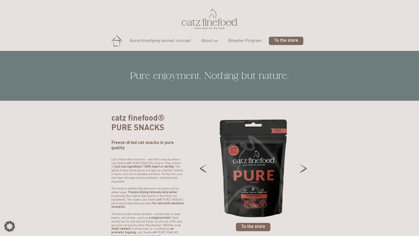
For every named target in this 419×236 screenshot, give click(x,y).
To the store (286, 40)
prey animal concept (171, 41)
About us (209, 41)
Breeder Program (245, 41)
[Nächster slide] (303, 168)
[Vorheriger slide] (203, 168)
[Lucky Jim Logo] (209, 19)
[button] (9, 226)
